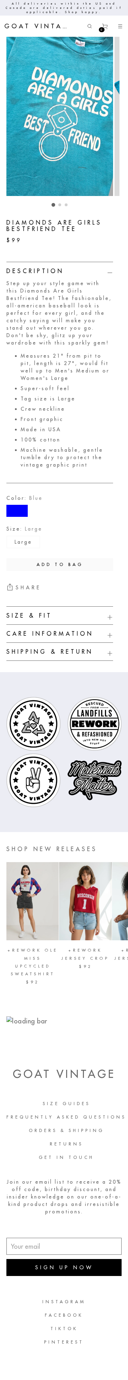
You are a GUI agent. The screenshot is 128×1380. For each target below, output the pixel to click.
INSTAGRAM (64, 1301)
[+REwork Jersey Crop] (85, 901)
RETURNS (66, 1144)
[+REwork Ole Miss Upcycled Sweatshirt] (32, 901)
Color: (24, 498)
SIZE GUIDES (66, 1103)
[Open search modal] (89, 26)
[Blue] (17, 511)
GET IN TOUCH (66, 1157)
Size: (24, 529)
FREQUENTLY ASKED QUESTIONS (66, 1117)
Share (28, 587)
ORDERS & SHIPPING (66, 1130)
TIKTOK (64, 1328)
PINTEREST (64, 1342)
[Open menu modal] (120, 26)
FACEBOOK (64, 1315)
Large (23, 542)
